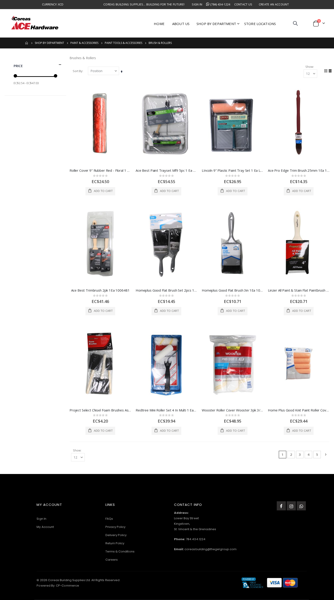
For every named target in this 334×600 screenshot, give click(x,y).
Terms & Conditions (120, 551)
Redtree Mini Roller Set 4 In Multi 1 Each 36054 (166, 410)
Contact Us (243, 4)
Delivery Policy (116, 535)
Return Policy (115, 543)
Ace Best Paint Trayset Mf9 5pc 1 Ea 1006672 (166, 170)
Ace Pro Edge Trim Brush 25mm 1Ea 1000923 (298, 170)
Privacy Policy (115, 527)
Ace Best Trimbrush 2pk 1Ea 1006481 (100, 290)
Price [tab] (18, 65)
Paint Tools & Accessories (123, 43)
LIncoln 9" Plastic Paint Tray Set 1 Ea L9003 (232, 170)
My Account (45, 527)
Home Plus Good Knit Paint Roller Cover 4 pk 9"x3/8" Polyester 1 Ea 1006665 (298, 410)
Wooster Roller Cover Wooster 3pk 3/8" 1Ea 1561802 (232, 410)
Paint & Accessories (84, 43)
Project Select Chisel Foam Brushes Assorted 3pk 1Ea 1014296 (100, 410)
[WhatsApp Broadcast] (301, 505)
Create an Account (274, 4)
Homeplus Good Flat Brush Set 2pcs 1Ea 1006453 (166, 290)
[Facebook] (281, 505)
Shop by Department (49, 43)
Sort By (77, 71)
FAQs (109, 519)
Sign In (197, 4)
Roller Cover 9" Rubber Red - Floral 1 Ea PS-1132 (100, 170)
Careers (111, 559)
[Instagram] (291, 505)
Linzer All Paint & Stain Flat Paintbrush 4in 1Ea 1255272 (298, 290)
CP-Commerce (67, 585)
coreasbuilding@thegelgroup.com (210, 549)
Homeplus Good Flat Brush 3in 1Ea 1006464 (232, 290)
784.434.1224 (195, 539)
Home (26, 43)
